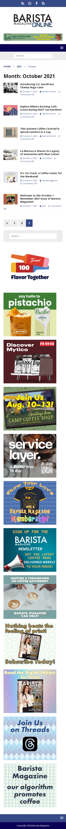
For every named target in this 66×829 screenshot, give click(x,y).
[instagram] (30, 3)
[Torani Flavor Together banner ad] (30, 287)
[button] (61, 47)
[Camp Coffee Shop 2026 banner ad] (33, 38)
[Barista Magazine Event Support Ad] (30, 616)
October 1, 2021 (30, 206)
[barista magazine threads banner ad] (30, 758)
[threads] (43, 3)
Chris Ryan (47, 158)
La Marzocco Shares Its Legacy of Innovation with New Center (39, 152)
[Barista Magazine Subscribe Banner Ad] (30, 663)
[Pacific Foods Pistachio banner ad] (30, 334)
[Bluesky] (23, 3)
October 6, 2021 (30, 113)
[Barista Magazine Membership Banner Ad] (30, 522)
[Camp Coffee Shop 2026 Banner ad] (30, 428)
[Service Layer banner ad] (30, 475)
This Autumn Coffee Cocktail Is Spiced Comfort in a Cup (39, 130)
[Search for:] (33, 55)
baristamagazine (50, 180)
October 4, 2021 (30, 158)
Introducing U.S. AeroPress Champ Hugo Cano (37, 85)
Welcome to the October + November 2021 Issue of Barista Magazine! (40, 198)
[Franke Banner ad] (30, 381)
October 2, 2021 (30, 180)
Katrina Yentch (49, 91)
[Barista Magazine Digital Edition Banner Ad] (30, 710)
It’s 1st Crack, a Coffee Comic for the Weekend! (41, 174)
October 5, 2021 (30, 136)
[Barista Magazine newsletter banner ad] (30, 569)
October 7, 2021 (30, 91)
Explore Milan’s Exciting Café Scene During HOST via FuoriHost (41, 108)
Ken (44, 206)
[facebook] (36, 3)
